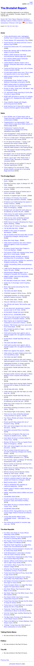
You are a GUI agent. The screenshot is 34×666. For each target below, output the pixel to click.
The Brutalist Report (13, 8)
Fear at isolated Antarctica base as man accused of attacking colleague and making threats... (17, 451)
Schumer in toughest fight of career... (15, 195)
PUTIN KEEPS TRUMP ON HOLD (14, 312)
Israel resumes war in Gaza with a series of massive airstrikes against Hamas (17, 107)
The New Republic (7, 529)
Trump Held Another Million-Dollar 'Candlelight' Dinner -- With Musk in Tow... (17, 517)
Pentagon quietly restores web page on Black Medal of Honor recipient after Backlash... (18, 374)
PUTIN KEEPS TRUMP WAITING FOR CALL (17, 339)
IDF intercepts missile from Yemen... (15, 280)
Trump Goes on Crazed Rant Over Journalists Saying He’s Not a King (18, 606)
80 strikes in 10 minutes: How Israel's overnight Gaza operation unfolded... (15, 198)
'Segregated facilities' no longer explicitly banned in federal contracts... (17, 296)
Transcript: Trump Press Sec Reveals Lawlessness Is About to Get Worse (15, 610)
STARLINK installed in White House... (15, 293)
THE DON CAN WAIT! (10, 291)
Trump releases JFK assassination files (16, 40)
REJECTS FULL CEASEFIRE (12, 314)
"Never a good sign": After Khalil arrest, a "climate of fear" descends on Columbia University (17, 159)
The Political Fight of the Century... (15, 411)
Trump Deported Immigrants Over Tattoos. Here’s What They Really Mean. (17, 577)
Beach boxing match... (11, 482)
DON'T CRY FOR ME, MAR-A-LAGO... (15, 371)
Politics (14, 21)
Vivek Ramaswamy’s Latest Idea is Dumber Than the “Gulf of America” (17, 553)
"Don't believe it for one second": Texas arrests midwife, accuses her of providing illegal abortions (17, 169)
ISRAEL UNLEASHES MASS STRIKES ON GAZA (18, 492)
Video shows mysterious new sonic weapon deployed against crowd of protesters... (17, 243)
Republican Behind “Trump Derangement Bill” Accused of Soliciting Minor (18, 537)
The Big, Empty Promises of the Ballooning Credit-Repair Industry (17, 618)
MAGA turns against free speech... (14, 351)
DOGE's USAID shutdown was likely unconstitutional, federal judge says (15, 55)
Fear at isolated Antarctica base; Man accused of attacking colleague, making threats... (18, 235)
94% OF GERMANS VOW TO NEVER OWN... (17, 379)
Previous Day (5, 660)
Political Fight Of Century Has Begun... (16, 226)
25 (13, 26)
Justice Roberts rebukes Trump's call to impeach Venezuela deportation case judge (17, 63)
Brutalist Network (15, 664)
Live (26, 23)
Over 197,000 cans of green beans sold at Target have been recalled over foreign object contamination (18, 118)
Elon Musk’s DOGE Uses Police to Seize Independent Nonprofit (16, 598)
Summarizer (4, 23)
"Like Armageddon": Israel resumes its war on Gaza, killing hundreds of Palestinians (18, 134)
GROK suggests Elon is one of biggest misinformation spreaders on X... (16, 456)
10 (8, 26)
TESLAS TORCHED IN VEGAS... (13, 302)
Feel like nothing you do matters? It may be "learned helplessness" (17, 164)
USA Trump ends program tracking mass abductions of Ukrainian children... (16, 317)
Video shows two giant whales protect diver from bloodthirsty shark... (18, 214)
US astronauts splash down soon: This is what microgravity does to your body (18, 73)
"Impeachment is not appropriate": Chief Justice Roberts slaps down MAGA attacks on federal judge (18, 123)
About (31, 23)
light (28, 4)
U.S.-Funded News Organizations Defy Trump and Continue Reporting (18, 557)
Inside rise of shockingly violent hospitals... (17, 283)
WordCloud (27, 21)
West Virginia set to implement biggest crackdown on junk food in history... (16, 321)
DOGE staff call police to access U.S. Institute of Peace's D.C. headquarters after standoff (18, 97)
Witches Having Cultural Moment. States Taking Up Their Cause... (16, 472)
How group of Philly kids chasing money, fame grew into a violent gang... (18, 253)
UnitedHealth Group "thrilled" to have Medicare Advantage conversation (15, 81)
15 (10, 26)
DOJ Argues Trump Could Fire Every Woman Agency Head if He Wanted (18, 541)
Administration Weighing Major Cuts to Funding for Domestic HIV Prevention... (16, 273)
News (14, 19)
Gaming (3, 21)
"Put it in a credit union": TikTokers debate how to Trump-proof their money (18, 138)
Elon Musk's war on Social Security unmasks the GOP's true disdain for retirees (18, 154)
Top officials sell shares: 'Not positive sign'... (18, 304)
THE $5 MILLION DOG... (11, 228)
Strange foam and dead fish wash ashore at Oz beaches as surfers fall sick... (17, 210)
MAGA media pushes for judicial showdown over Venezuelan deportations (17, 85)
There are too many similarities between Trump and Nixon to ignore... (16, 218)
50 (16, 26)
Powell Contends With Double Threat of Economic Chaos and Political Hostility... (16, 499)
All (6, 19)
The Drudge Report (8, 176)
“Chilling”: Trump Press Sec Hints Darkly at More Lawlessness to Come (17, 626)
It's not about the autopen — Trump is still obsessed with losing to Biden (17, 142)
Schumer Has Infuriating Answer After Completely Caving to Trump (15, 569)
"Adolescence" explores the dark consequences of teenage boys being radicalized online (15, 129)
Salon (3, 113)
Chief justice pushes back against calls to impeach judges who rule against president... (18, 334)
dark (32, 4)
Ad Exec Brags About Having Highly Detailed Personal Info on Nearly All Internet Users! (18, 384)
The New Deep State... (11, 299)
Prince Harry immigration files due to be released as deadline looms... (16, 435)
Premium (12, 23)
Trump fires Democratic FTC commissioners (17, 46)
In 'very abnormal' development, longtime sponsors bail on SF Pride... (17, 309)
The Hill (3, 650)
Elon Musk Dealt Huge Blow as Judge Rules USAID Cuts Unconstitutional (17, 545)
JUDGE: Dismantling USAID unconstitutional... (18, 264)
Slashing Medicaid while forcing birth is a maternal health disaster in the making (17, 146)
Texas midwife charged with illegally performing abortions (15, 103)
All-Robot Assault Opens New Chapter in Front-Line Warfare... (16, 249)
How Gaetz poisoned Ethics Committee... (17, 430)
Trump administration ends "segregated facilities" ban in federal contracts (16, 37)
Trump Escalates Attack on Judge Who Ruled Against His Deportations (18, 585)
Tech (9, 19)
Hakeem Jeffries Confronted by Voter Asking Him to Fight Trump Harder (18, 561)
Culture (9, 21)
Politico (3, 641)
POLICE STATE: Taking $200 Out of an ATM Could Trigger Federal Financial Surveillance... (18, 511)
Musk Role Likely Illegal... (11, 240)
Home (2, 19)
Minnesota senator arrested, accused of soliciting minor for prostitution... (16, 257)
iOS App (18, 23)
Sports (20, 21)
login (31, 2)
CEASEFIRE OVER (9, 496)
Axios (3, 33)
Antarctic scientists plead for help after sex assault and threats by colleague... (17, 479)
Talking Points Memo (8, 632)
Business (20, 19)
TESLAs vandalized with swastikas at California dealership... (15, 485)
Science (26, 19)
